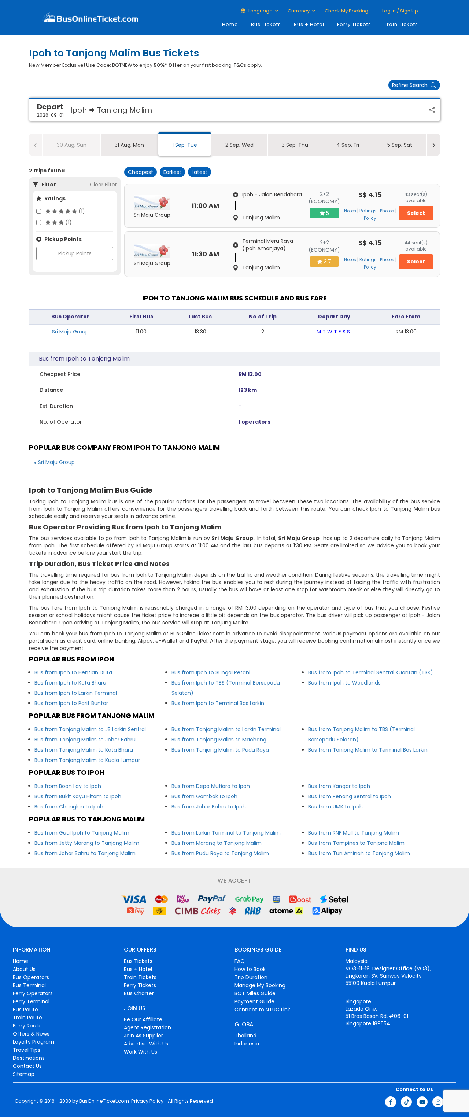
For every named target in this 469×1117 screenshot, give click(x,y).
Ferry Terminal (31, 1001)
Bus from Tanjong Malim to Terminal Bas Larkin (368, 749)
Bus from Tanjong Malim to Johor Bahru (85, 739)
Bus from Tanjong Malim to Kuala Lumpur (87, 760)
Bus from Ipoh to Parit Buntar (71, 703)
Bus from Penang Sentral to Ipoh (349, 796)
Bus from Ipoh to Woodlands (344, 682)
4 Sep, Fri (347, 145)
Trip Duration (250, 977)
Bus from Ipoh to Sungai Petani (210, 672)
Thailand (245, 1035)
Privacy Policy (146, 1101)
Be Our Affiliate (143, 1019)
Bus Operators (31, 977)
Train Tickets (401, 24)
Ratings (368, 211)
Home (230, 24)
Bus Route (25, 1009)
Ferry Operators (33, 993)
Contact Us (27, 1066)
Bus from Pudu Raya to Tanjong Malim (220, 853)
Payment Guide (254, 1001)
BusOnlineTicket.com (104, 1101)
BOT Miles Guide (255, 993)
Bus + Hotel (309, 24)
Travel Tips (26, 1050)
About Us (24, 969)
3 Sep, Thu (295, 145)
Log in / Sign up (399, 10)
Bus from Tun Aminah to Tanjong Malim (359, 853)
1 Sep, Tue (184, 145)
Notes (350, 211)
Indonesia (246, 1043)
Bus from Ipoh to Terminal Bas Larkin (217, 703)
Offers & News (31, 1033)
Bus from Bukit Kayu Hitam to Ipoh (77, 796)
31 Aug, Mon (129, 145)
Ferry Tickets (354, 24)
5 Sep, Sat (399, 145)
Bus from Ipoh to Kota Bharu (70, 682)
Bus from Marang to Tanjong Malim (216, 843)
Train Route (27, 1017)
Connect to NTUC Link (262, 1009)
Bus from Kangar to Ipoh (339, 786)
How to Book (250, 969)
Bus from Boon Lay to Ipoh (67, 786)
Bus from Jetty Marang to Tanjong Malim (86, 843)
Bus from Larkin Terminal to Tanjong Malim (226, 832)
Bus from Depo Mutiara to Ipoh (210, 786)
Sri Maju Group (70, 331)
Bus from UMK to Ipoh (335, 806)
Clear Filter (103, 184)
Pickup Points (75, 253)
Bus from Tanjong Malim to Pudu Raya (220, 749)
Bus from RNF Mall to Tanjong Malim (353, 832)
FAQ (239, 961)
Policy (370, 218)
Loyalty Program (33, 1041)
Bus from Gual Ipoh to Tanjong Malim (81, 832)
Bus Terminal (29, 985)
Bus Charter (139, 993)
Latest (199, 172)
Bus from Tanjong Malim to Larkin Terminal (226, 729)
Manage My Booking (259, 985)
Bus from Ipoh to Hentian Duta (73, 672)
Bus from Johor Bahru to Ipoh (208, 806)
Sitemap (23, 1074)
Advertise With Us (146, 1043)
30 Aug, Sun (71, 145)
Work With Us (140, 1051)
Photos (387, 211)
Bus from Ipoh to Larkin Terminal (75, 693)
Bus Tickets (266, 24)
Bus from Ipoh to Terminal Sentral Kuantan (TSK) (370, 672)
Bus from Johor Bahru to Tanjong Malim (85, 853)
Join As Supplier (143, 1035)
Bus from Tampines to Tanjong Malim (356, 843)
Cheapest (140, 172)
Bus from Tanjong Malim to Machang (218, 739)
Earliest (172, 172)
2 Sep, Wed (239, 145)
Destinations (29, 1058)
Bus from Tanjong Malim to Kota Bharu (83, 749)
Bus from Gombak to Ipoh (204, 796)
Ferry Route (27, 1025)
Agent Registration (147, 1027)
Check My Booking (346, 10)
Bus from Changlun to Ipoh (68, 806)
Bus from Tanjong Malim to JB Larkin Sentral (90, 729)
